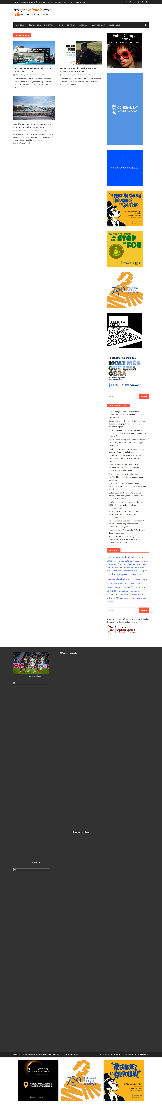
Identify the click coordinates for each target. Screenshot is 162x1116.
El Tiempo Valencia (82, 2)
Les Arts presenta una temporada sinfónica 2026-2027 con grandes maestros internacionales (126, 505)
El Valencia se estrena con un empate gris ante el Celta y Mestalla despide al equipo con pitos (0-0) (127, 433)
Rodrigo (123, 587)
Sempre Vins (114, 25)
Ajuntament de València (118, 557)
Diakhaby (138, 564)
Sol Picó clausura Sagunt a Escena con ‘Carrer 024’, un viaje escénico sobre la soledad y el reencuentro (127, 442)
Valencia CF (112, 598)
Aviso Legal (68, 2)
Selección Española (134, 591)
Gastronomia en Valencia (81, 832)
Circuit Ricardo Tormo (136, 561)
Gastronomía (98, 25)
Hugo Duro (134, 567)
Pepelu (117, 584)
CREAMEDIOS (143, 1054)
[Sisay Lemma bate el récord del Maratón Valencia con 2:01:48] (34, 52)
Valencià (19, 25)
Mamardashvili (137, 574)
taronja (119, 595)
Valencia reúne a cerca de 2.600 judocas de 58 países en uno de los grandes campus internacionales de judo (126, 524)
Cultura (71, 25)
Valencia (126, 594)
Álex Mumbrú (110, 601)
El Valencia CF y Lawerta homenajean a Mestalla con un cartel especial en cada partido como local (124, 514)
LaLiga (116, 574)
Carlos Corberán (135, 557)
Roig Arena (131, 587)
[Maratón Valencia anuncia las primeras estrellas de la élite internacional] (34, 108)
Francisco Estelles (38, 75)
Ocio (61, 25)
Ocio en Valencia (34, 862)
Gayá (121, 567)
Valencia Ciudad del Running (126, 598)
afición (109, 557)
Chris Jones (122, 561)
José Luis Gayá (139, 570)
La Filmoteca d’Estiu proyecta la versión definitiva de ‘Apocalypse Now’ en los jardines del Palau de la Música (127, 496)
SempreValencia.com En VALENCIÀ (26, 2)
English (50, 2)
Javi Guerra (118, 570)
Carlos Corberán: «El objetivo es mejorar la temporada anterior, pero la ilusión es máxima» (126, 458)
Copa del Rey (124, 564)
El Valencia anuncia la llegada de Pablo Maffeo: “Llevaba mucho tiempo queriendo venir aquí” (126, 477)
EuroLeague (115, 567)
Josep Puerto (128, 571)
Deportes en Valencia (34, 676)
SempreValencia (111, 595)
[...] (14, 87)
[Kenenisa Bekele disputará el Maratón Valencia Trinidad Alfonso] (81, 52)
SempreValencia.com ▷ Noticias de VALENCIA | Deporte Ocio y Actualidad (52, 1054)
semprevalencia (114, 1054)
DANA (132, 564)
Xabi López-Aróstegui (140, 598)
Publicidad (58, 2)
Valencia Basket (137, 595)
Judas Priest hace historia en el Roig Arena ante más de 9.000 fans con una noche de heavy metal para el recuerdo (126, 468)
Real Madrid (117, 587)
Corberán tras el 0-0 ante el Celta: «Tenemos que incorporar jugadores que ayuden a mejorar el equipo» (127, 424)
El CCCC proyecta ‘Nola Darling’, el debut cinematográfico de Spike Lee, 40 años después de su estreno (125, 539)
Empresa (83, 25)
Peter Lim (122, 584)
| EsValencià (35, 25)
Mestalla (121, 579)
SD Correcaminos (121, 591)
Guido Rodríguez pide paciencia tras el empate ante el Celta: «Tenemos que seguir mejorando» (126, 414)
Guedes (126, 567)
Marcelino (111, 579)
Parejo (138, 579)
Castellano (42, 2)
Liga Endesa (125, 574)
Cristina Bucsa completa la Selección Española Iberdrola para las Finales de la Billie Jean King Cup (127, 486)
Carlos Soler (112, 561)
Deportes (48, 25)
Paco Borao (132, 580)
